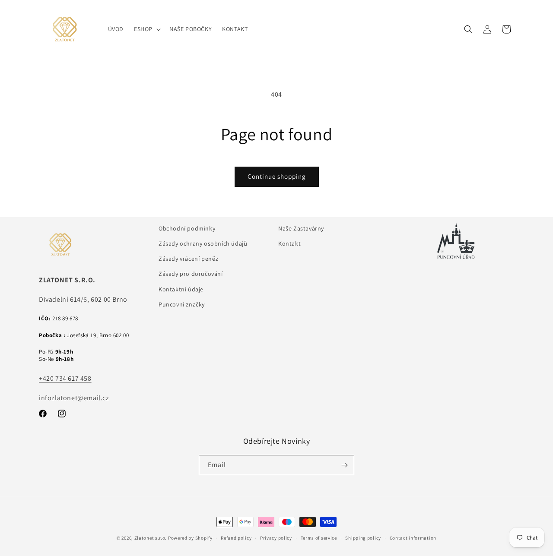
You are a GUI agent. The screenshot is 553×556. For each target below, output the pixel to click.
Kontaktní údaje (181, 289)
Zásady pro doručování (191, 274)
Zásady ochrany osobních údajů (203, 243)
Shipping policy (363, 538)
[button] (146, 29)
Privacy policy (276, 538)
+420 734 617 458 (65, 378)
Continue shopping (277, 176)
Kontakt (289, 243)
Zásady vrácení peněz (189, 258)
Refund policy (236, 538)
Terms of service (319, 538)
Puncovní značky (182, 304)
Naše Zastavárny (301, 228)
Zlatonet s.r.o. (150, 538)
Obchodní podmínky (187, 228)
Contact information (413, 538)
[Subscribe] (344, 465)
